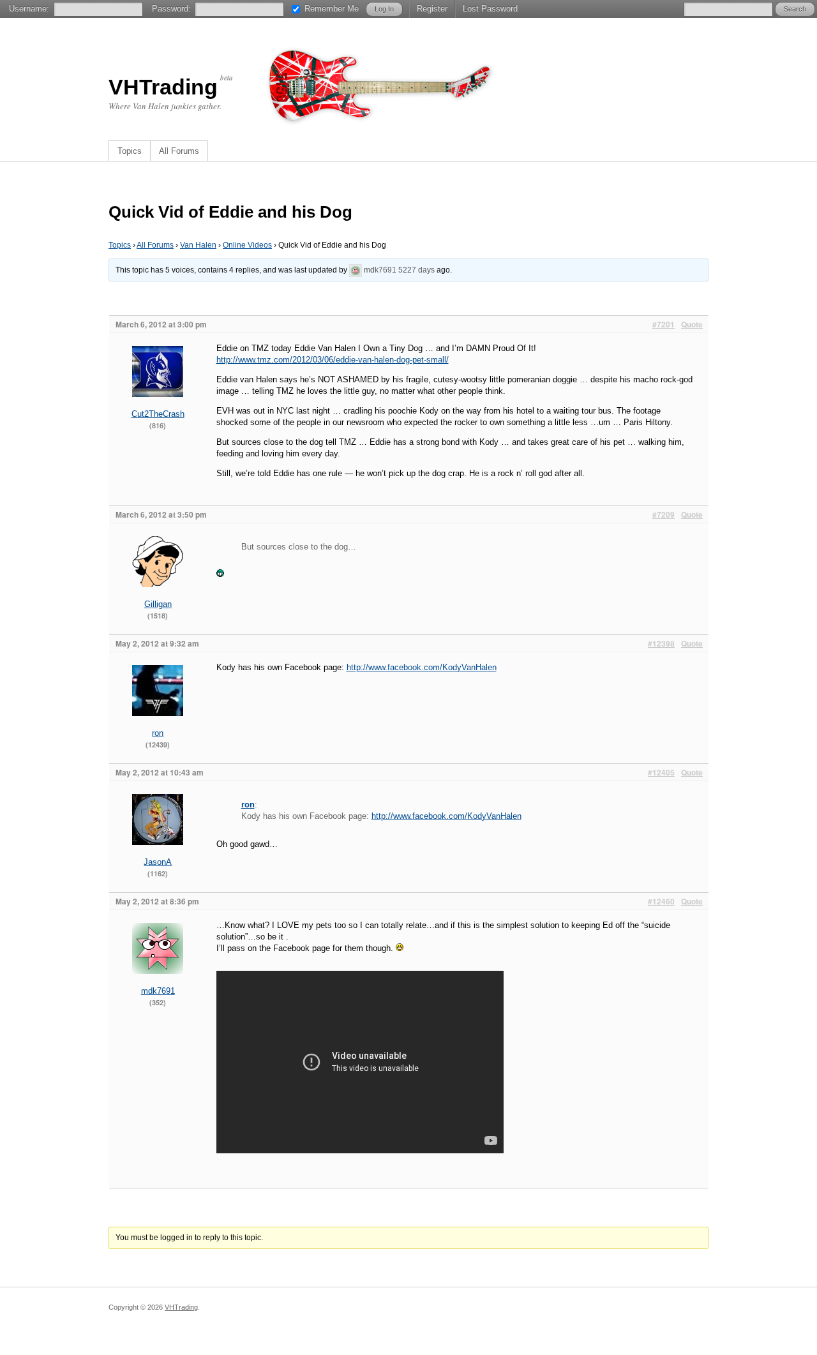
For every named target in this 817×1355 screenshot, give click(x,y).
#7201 (663, 324)
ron (157, 733)
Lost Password (490, 8)
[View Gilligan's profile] (157, 596)
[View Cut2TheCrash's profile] (157, 405)
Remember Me (331, 8)
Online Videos (247, 245)
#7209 (663, 514)
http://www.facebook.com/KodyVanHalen (422, 667)
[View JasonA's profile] (157, 853)
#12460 (661, 901)
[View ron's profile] (157, 725)
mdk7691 (380, 270)
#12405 (661, 772)
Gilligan (158, 604)
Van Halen (198, 245)
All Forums (179, 151)
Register (432, 8)
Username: (29, 8)
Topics (129, 151)
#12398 (661, 643)
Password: (171, 8)
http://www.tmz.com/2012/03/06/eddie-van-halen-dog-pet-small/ (332, 359)
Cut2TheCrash (157, 414)
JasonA (158, 862)
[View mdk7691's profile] (355, 270)
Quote (692, 324)
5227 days (416, 270)
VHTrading (163, 87)
